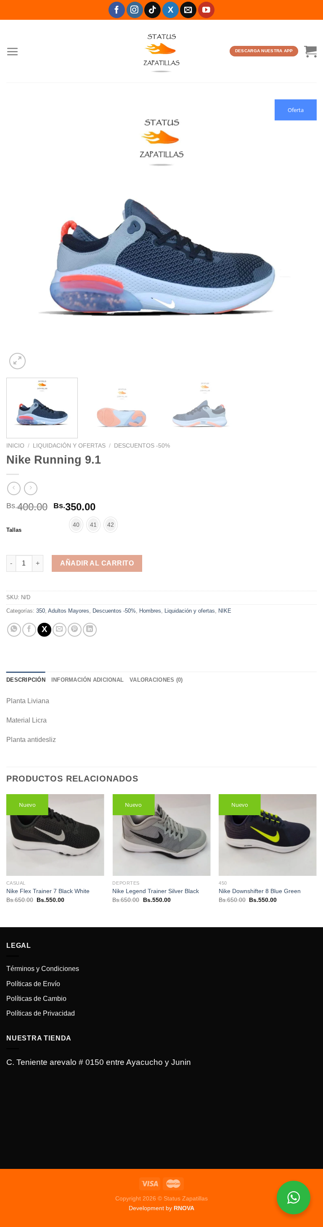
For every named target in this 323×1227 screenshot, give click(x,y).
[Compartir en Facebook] (29, 630)
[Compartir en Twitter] (44, 630)
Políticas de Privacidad (40, 1013)
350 (40, 611)
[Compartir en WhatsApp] (14, 630)
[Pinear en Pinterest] (75, 630)
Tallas (13, 530)
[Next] (299, 235)
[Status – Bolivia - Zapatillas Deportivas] (161, 51)
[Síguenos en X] (170, 10)
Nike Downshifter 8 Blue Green (260, 891)
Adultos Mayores (68, 611)
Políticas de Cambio (36, 998)
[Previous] (23, 235)
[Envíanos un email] (188, 10)
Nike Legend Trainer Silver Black (155, 891)
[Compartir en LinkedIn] (90, 630)
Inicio (15, 446)
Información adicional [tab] (87, 680)
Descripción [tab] (25, 680)
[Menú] (12, 51)
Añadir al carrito (97, 563)
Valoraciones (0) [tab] (156, 680)
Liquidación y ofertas (69, 446)
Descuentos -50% (142, 446)
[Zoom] (17, 361)
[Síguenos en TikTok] (152, 10)
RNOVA (184, 1208)
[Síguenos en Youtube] (206, 10)
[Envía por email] (59, 630)
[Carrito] (310, 51)
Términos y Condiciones (42, 968)
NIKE (224, 611)
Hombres (150, 611)
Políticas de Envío (33, 983)
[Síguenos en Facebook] (117, 10)
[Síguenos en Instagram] (135, 10)
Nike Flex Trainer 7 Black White (48, 891)
